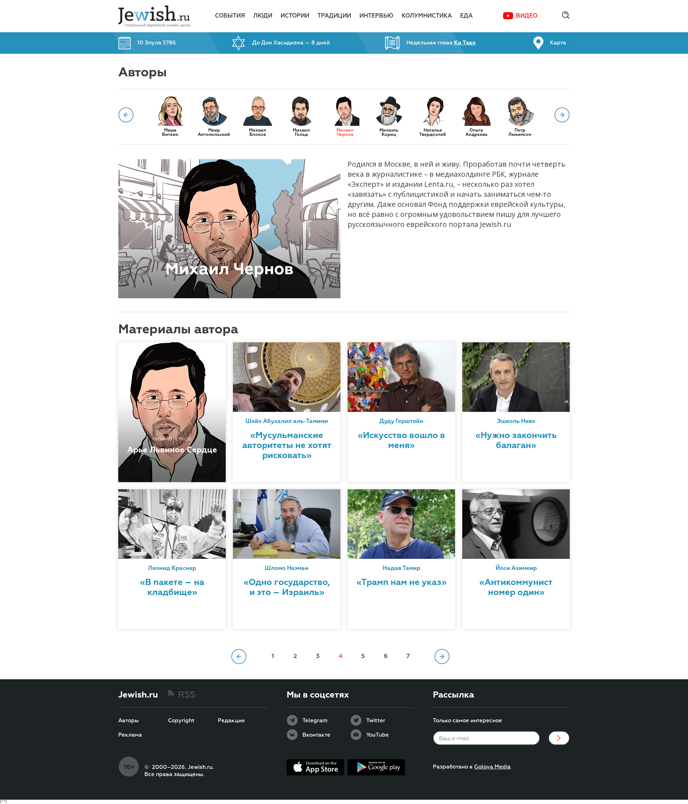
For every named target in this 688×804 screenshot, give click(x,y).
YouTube (377, 735)
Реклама (130, 735)
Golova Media (492, 767)
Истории (295, 16)
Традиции (334, 16)
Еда (466, 16)
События (230, 16)
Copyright (181, 720)
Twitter (375, 720)
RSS (186, 695)
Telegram (315, 720)
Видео (527, 16)
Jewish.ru (138, 695)
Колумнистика (427, 16)
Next (562, 115)
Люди (262, 16)
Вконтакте (316, 735)
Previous (126, 115)
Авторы (128, 720)
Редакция (231, 720)
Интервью (376, 16)
